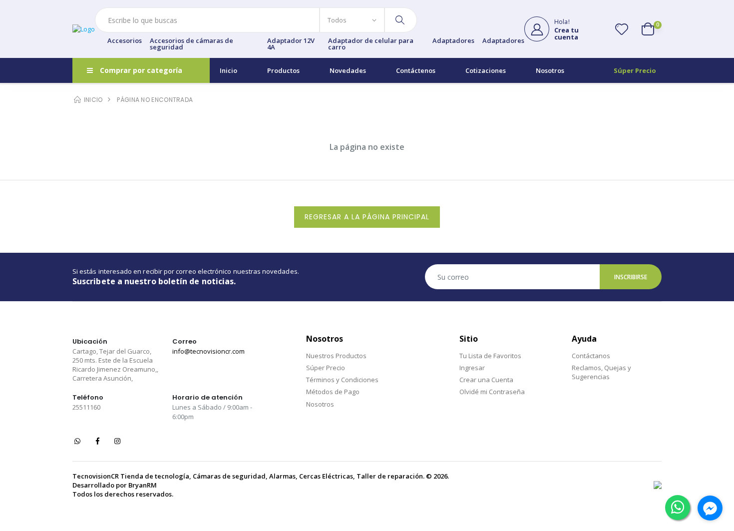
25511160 (86, 407)
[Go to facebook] (710, 508)
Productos (283, 70)
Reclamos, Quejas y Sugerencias (601, 372)
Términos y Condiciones (342, 379)
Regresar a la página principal (367, 217)
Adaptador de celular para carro (370, 43)
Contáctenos (415, 70)
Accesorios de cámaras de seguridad (191, 43)
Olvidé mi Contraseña (492, 391)
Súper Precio (635, 70)
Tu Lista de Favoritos (490, 355)
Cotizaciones (485, 70)
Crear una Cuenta (486, 379)
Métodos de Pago (333, 391)
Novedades (348, 70)
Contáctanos (591, 355)
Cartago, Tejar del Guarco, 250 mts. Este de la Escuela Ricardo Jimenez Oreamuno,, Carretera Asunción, (115, 365)
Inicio (228, 70)
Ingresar (472, 367)
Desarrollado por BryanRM (114, 485)
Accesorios (124, 41)
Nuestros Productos (336, 355)
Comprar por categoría (141, 70)
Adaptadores (453, 41)
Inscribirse (631, 277)
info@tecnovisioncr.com (208, 351)
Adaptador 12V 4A (291, 43)
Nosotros (550, 70)
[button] (652, 28)
